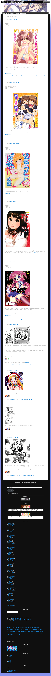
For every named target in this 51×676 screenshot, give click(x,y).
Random (9, 659)
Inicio (4, 13)
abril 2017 (10, 541)
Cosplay (26, 75)
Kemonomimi (12, 631)
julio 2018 (10, 526)
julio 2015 (10, 564)
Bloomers (14, 627)
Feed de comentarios (12, 670)
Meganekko (41, 317)
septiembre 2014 (11, 576)
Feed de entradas (11, 669)
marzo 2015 (10, 569)
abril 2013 (10, 596)
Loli (31, 75)
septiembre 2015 (11, 561)
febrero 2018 (10, 530)
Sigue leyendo (8, 73)
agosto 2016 (10, 548)
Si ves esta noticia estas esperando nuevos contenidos (21, 617)
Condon (35, 627)
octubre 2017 (10, 534)
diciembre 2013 (11, 587)
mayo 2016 (10, 552)
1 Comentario (31, 475)
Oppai (45, 317)
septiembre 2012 (11, 605)
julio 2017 (10, 537)
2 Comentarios (23, 256)
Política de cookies (20, 2)
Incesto (29, 75)
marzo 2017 (10, 542)
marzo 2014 (10, 583)
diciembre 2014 (11, 572)
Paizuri (11, 633)
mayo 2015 (10, 566)
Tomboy (40, 633)
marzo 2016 (10, 554)
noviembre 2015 (11, 559)
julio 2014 (10, 578)
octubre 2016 (10, 546)
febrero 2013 (10, 599)
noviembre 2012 (11, 602)
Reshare (13, 75)
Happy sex (36, 629)
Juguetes (6, 256)
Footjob (27, 629)
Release (13, 364)
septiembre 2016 (11, 547)
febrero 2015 (10, 570)
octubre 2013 (10, 589)
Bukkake (25, 627)
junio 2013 (10, 594)
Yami (11, 19)
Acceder (9, 667)
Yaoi (19, 634)
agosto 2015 (10, 563)
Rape (22, 633)
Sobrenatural (17, 319)
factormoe (27, 362)
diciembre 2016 (11, 543)
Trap (21, 319)
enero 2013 (10, 600)
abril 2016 (10, 553)
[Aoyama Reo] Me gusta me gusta (14, 81)
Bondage (22, 75)
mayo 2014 (10, 581)
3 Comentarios (25, 319)
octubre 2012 (10, 604)
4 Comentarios (29, 399)
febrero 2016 (10, 555)
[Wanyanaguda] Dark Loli (16, 618)
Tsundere (16, 634)
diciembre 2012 (11, 601)
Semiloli (11, 319)
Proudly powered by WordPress (31, 674)
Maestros (34, 75)
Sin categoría (10, 662)
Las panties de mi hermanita (13, 142)
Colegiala (23, 136)
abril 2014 (10, 582)
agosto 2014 (10, 577)
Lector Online (12, 13)
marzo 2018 (10, 529)
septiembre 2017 (11, 535)
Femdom (24, 629)
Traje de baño (41, 75)
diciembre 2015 (11, 558)
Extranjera (21, 629)
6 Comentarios (32, 364)
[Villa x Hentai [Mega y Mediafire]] (12, 650)
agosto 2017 (10, 536)
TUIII (11, 370)
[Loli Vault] (25, 11)
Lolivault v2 (41, 674)
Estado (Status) (23, 13)
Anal (20, 75)
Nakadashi (41, 631)
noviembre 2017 (11, 532)
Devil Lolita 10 (9, 436)
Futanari (29, 629)
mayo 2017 (10, 540)
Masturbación (32, 631)
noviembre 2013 (11, 588)
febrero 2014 (10, 584)
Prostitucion (18, 633)
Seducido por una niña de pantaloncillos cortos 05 (22, 619)
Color (20, 364)
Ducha (13, 629)
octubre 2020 (10, 523)
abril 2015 (10, 567)
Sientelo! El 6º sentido (11, 403)
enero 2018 (10, 531)
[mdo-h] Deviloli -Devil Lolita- (13, 260)
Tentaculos (37, 633)
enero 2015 (10, 571)
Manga (11, 75)
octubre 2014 (10, 575)
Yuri (20, 634)
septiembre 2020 (11, 524)
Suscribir (10, 490)
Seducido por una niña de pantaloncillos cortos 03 (22, 620)
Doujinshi (10, 655)
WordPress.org (10, 671)
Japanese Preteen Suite (11, 200)
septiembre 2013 (11, 590)
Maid (35, 136)
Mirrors (7, 13)
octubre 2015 (10, 560)
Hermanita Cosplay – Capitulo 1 (13, 323)
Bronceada (22, 627)
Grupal (39, 254)
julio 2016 (10, 549)
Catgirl (20, 136)
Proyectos (17, 13)
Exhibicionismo (35, 254)
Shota (37, 75)
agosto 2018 (10, 525)
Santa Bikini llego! (10, 369)
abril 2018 (10, 528)
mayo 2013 (10, 595)
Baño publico (11, 627)
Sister (30, 633)
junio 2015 (10, 565)
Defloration (30, 254)
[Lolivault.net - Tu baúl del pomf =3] (25, 508)
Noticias (9, 657)
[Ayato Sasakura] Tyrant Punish (13, 18)
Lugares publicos (13, 256)
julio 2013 (10, 593)
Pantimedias (7, 319)
